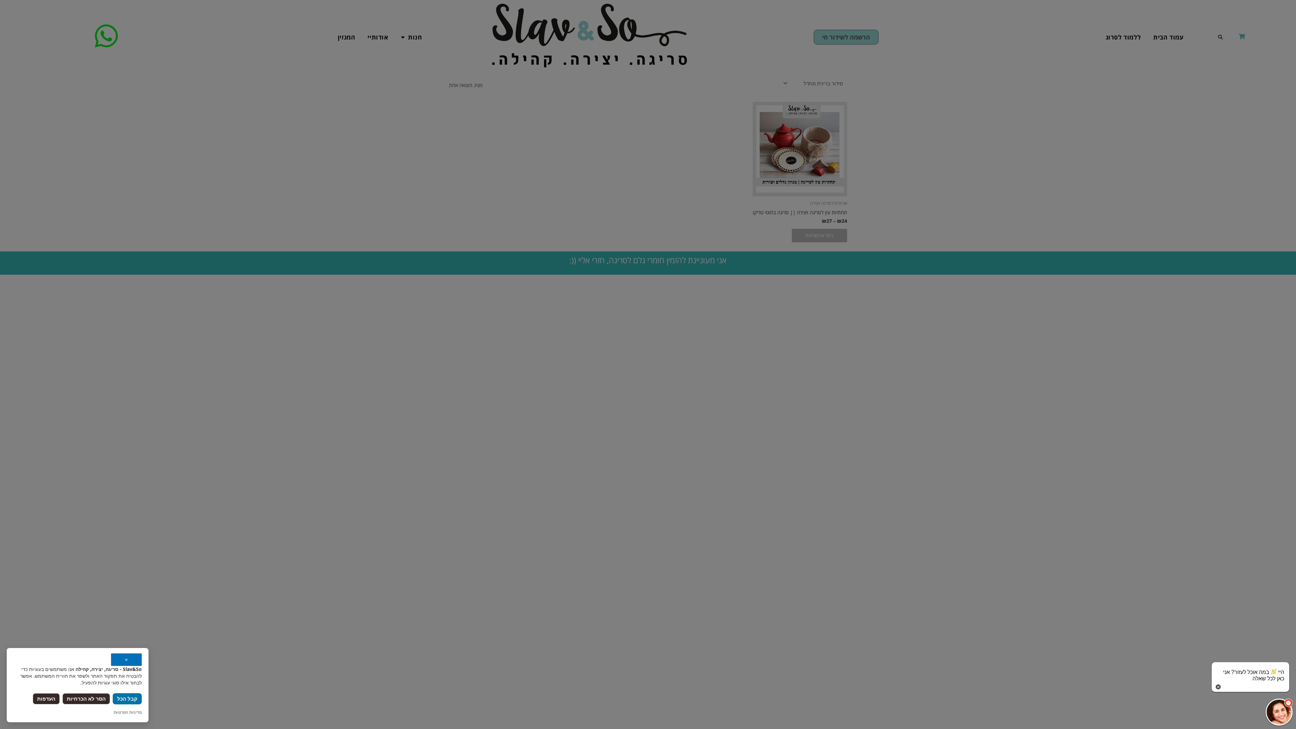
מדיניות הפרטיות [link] (128, 712)
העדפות (46, 698)
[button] (1279, 712)
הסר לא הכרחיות (86, 698)
